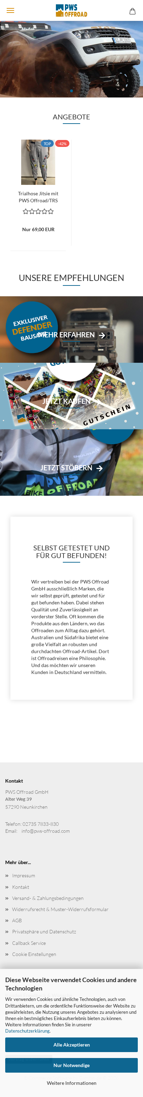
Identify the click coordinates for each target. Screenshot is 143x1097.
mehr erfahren (66, 334)
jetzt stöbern (66, 467)
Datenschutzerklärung (27, 1031)
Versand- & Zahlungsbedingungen (48, 898)
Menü (10, 10)
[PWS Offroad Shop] (71, 10)
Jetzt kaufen (66, 401)
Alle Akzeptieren (71, 1045)
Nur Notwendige (71, 1065)
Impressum (23, 875)
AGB (17, 920)
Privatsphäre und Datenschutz (44, 931)
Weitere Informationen (71, 1083)
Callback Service (29, 943)
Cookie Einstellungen (34, 954)
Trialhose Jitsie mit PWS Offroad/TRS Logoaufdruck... (38, 196)
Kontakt (20, 887)
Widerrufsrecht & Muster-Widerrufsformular (60, 909)
